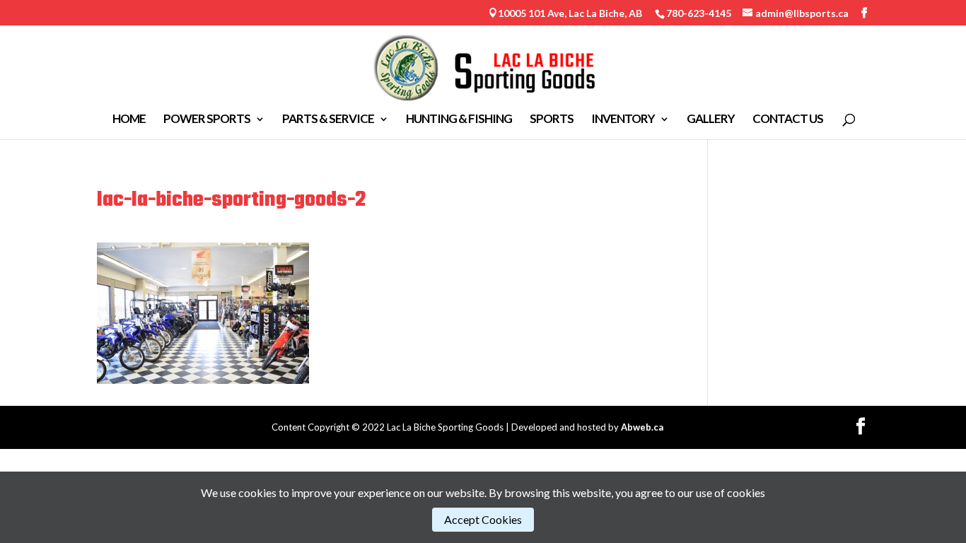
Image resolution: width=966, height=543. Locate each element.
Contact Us (787, 120)
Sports (552, 120)
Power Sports (206, 120)
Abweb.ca (642, 427)
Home (129, 120)
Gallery (711, 120)
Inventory (623, 120)
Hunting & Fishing (459, 120)
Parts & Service (328, 120)
